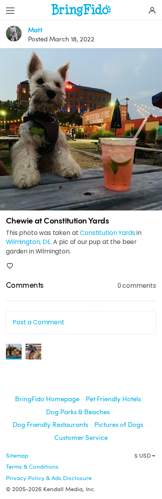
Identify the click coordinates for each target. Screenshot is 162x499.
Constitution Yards (107, 233)
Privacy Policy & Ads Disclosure (49, 478)
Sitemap (17, 456)
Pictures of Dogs (118, 425)
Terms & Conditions (32, 467)
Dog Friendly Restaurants (50, 425)
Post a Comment (38, 322)
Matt (35, 30)
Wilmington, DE (28, 242)
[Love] (10, 266)
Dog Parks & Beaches (78, 412)
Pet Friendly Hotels (113, 399)
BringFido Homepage (47, 399)
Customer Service (81, 438)
